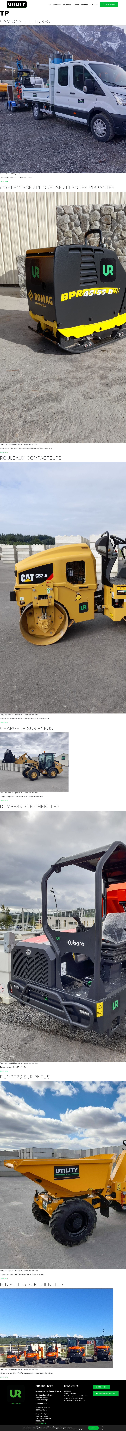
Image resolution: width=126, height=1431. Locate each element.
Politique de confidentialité (73, 1398)
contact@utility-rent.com (107, 1394)
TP (50, 4)
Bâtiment (67, 4)
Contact (94, 4)
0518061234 (110, 4)
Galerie (84, 4)
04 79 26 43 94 (41, 1423)
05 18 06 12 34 (14, 1403)
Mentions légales (70, 1393)
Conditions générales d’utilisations (76, 1396)
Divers (76, 4)
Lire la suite (4, 182)
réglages (80, 1429)
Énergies (57, 4)
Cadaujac (67, 1391)
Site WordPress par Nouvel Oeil (75, 1400)
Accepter (93, 1428)
